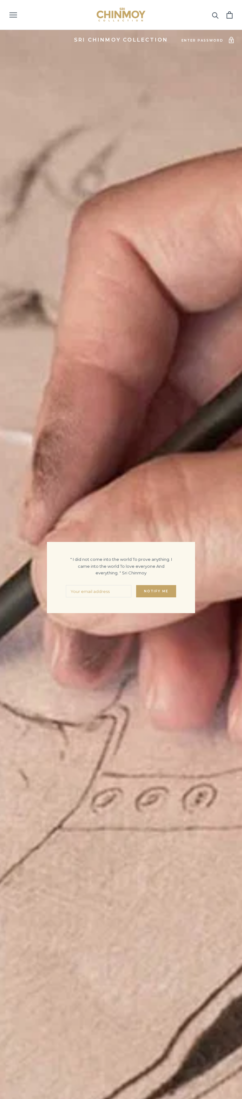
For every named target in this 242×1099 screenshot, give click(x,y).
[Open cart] (230, 15)
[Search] (215, 15)
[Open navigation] (13, 15)
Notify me (156, 591)
